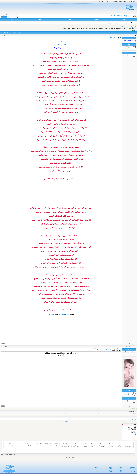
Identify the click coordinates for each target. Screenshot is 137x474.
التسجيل (124, 19)
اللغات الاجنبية (38, 443)
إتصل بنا (101, 1)
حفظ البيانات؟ (3, 15)
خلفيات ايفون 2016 (110, 447)
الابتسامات (134, 432)
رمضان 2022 (113, 37)
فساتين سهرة (101, 445)
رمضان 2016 (92, 443)
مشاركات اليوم (40, 19)
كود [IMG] (134, 433)
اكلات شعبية (38, 445)
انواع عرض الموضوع (5, 32)
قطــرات (58, 41)
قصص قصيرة (20, 443)
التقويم (70, 19)
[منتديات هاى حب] (129, 10)
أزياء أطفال (20, 445)
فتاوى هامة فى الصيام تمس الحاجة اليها (74, 421)
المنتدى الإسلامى (128, 443)
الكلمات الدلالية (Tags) (132, 417)
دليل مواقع (126, 1)
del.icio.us (99, 413)
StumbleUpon (65, 413)
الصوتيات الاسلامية (101, 443)
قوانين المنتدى (134, 438)
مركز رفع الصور (117, 1)
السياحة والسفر (83, 443)
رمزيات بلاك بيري (128, 446)
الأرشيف (4, 454)
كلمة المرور (17, 17)
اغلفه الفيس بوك (65, 446)
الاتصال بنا (13, 454)
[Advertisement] (61, 197)
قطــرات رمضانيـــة (129, 27)
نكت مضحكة (129, 445)
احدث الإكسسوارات (65, 446)
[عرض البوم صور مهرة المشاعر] (129, 406)
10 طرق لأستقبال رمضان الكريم (62, 421)
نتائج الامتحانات (47, 443)
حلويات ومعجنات (29, 445)
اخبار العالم (57, 443)
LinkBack (19, 32)
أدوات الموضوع (13, 32)
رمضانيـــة (63, 41)
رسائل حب (102, 446)
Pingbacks (133, 435)
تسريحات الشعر (74, 445)
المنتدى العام (120, 443)
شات (132, 1)
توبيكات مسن (83, 446)
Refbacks (133, 436)
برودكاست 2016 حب (119, 447)
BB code (134, 431)
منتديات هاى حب (132, 15)
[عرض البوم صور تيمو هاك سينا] (129, 343)
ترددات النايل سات (73, 446)
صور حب (108, 1)
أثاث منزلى (48, 445)
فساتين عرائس (110, 445)
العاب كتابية (11, 443)
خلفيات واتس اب (92, 446)
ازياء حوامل (93, 445)
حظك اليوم (75, 443)
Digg (134, 413)
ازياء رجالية (57, 445)
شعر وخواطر (29, 443)
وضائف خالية (65, 443)
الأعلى (2, 454)
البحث (11, 19)
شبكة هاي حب (9, 454)
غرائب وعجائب (119, 445)
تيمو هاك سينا (109, 349)
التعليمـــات (96, 19)
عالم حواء (84, 445)
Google (32, 413)
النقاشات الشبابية (110, 443)
